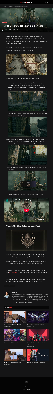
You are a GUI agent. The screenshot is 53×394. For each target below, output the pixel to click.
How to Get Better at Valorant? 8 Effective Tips (37, 343)
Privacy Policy (32, 386)
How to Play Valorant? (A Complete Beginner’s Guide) (36, 363)
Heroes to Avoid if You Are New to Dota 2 (14, 343)
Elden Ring (4, 22)
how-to (13, 285)
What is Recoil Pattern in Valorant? (12, 324)
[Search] (47, 2)
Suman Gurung (8, 29)
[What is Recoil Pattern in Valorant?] (15, 317)
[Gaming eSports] (26, 2)
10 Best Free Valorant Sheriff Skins (35, 324)
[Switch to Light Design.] (46, 2)
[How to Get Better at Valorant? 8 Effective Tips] (38, 335)
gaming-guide (7, 285)
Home (18, 386)
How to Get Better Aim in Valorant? (12, 362)
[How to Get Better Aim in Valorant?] (15, 355)
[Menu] (5, 2)
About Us (24, 386)
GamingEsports (28, 389)
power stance (13, 272)
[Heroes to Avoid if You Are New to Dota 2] (15, 335)
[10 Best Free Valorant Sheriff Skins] (38, 317)
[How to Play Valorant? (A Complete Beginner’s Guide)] (38, 355)
